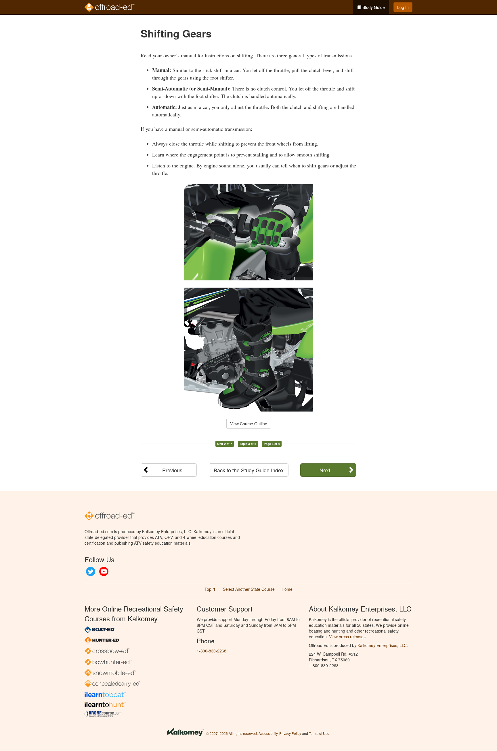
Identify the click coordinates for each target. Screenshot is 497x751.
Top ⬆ (210, 589)
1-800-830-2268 (211, 651)
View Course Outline (248, 424)
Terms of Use (319, 733)
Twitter (90, 571)
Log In (403, 7)
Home (287, 589)
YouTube (103, 571)
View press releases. (348, 636)
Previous (172, 470)
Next (325, 470)
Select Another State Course (249, 589)
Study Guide (373, 7)
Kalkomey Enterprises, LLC (382, 645)
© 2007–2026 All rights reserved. (232, 733)
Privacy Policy (290, 733)
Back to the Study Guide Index (249, 470)
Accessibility (268, 733)
